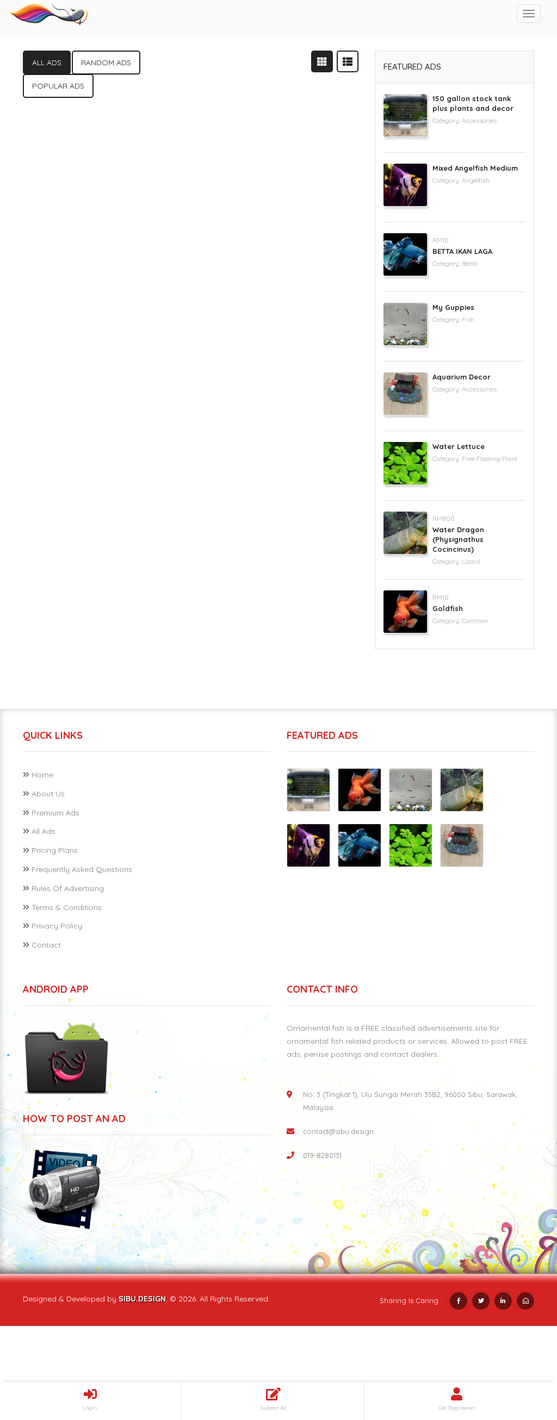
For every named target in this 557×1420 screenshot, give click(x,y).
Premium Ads (55, 813)
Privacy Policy (57, 926)
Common (475, 620)
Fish (468, 319)
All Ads (43, 831)
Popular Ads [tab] (58, 86)
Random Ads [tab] (106, 62)
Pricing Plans (55, 850)
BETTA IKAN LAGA (462, 251)
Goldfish (447, 608)
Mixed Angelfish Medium (475, 168)
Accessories (479, 120)
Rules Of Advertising (68, 888)
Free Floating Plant (489, 458)
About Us (48, 794)
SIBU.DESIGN (142, 1299)
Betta (469, 263)
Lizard (471, 561)
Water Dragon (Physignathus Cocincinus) (458, 539)
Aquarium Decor (461, 376)
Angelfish (476, 180)
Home (42, 775)
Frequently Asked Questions (82, 869)
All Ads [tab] (46, 62)
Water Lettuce (458, 446)
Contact (46, 945)
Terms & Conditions (67, 907)
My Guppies (453, 307)
